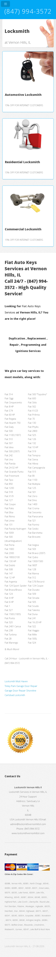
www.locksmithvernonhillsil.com (28, 833)
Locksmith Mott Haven (16, 681)
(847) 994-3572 (28, 11)
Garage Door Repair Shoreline (20, 690)
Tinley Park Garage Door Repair (21, 686)
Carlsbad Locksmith (15, 695)
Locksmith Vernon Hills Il (27, 819)
